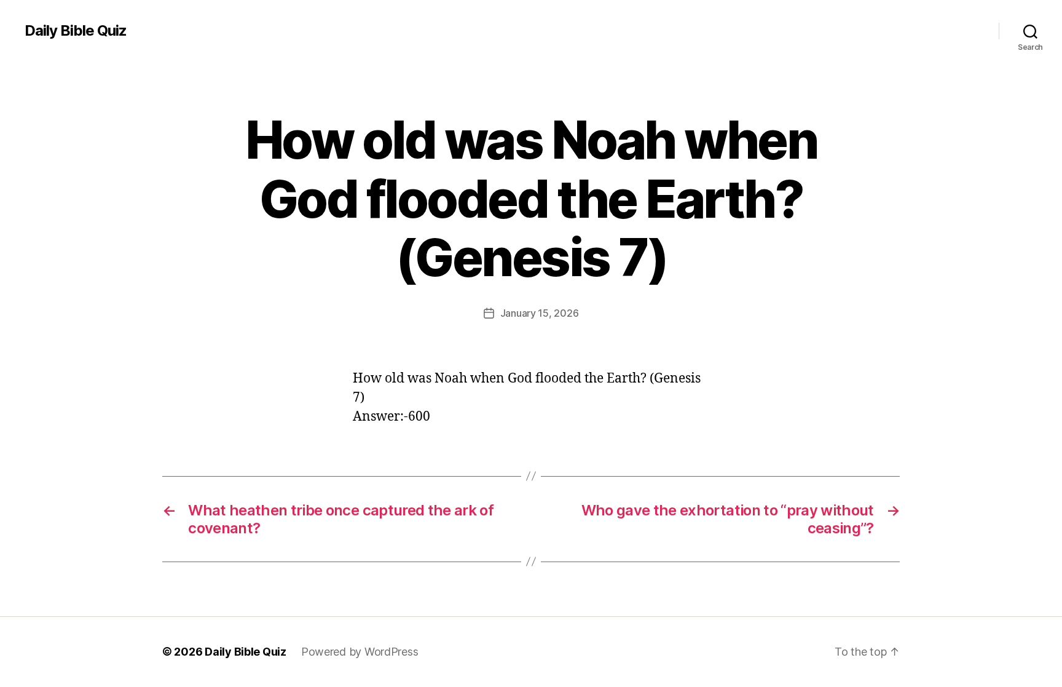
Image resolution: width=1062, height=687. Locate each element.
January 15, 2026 (539, 313)
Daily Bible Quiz (76, 30)
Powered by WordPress (360, 651)
